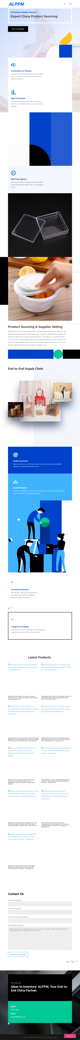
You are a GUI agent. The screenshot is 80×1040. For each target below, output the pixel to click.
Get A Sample (18, 29)
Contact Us (70, 1036)
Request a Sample (18, 954)
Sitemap (36, 1037)
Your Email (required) (14, 908)
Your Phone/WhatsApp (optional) (18, 917)
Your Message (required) (15, 925)
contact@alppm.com (18, 1017)
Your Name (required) (14, 900)
